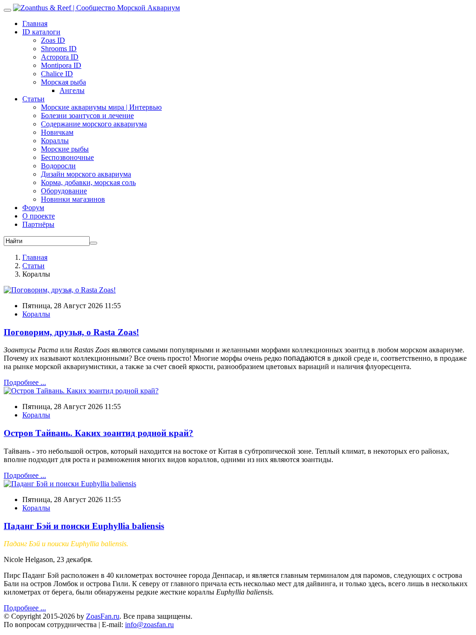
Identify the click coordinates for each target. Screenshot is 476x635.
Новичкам (57, 132)
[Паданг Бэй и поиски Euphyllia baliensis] (70, 484)
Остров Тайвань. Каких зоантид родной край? (98, 433)
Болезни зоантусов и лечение (87, 115)
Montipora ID (61, 65)
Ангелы (72, 90)
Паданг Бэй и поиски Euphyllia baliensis (84, 526)
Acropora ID (60, 57)
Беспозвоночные (67, 157)
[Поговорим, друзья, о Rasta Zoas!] (60, 290)
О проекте (38, 216)
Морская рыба (63, 82)
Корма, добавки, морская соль (88, 182)
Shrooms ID (59, 49)
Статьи (33, 99)
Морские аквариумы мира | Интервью (101, 107)
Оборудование (64, 191)
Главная (34, 23)
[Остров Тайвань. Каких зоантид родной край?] (81, 391)
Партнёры (38, 224)
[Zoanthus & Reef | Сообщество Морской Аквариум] (96, 8)
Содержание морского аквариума (94, 124)
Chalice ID (57, 74)
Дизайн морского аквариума (86, 174)
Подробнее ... (25, 382)
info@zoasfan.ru (149, 624)
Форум (33, 208)
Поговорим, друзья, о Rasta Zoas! (71, 332)
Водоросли (58, 166)
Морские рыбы (65, 149)
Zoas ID (53, 40)
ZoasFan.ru (102, 616)
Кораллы (55, 141)
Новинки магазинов (73, 199)
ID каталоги (41, 32)
